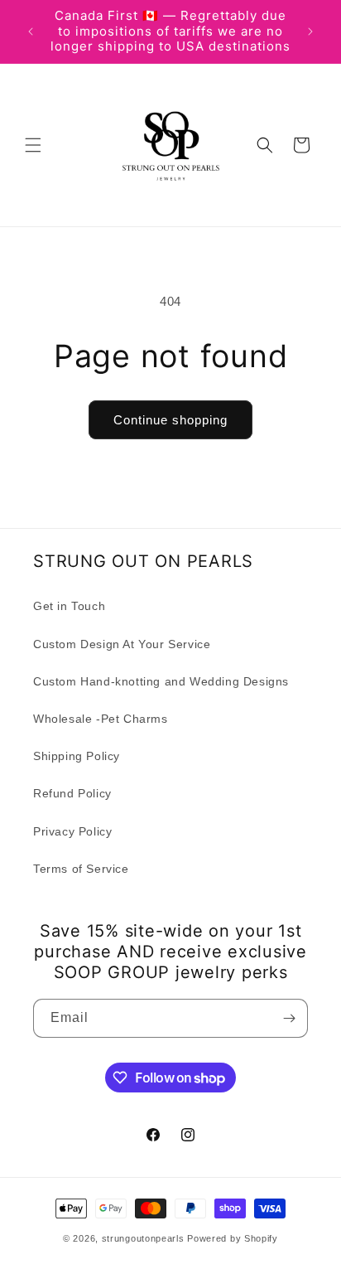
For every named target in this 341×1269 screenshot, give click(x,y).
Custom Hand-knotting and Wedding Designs (161, 681)
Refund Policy (72, 793)
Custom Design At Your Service (121, 644)
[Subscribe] (289, 1018)
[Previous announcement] (30, 31)
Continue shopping (170, 420)
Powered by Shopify (232, 1238)
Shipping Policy (76, 756)
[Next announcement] (310, 31)
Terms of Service (81, 868)
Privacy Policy (72, 831)
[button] (33, 145)
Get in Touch (69, 606)
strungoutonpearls (143, 1238)
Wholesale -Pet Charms (100, 718)
